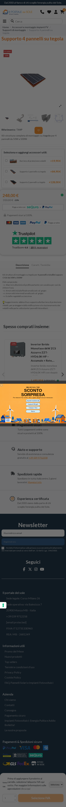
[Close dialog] (1, 385)
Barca (33, 411)
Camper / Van (33, 408)
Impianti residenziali (33, 400)
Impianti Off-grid (33, 404)
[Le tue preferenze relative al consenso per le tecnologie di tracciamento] (3, 605)
